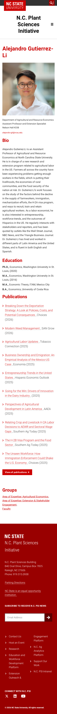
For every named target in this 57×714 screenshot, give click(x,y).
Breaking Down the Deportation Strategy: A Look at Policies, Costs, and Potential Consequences (29, 310)
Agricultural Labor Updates (22, 341)
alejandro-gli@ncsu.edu (12, 133)
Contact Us (15, 636)
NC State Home (15, 5)
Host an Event (16, 642)
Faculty (6, 508)
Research (14, 648)
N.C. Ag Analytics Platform (39, 650)
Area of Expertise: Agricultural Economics (25, 496)
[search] (52, 3)
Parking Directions (15, 582)
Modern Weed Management (22, 328)
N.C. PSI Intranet (43, 671)
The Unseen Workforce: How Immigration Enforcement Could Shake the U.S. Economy (29, 458)
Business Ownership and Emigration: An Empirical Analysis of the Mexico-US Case (29, 359)
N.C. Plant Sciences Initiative (28, 24)
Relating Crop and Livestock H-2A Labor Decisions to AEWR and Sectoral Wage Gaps (29, 427)
